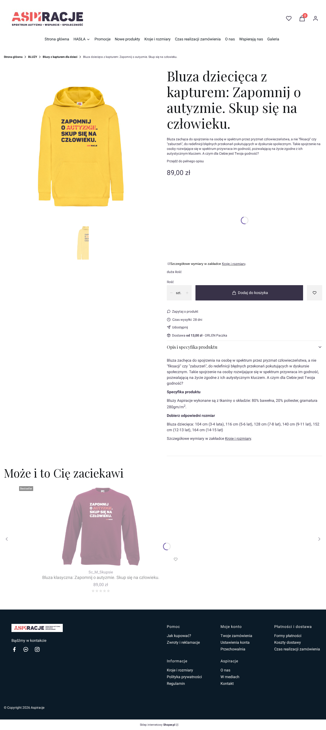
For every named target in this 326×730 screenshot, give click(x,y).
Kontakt (227, 683)
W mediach (230, 677)
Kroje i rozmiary (233, 264)
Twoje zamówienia (236, 635)
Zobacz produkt (94, 559)
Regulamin (176, 683)
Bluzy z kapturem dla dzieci (60, 57)
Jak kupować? (179, 635)
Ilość (170, 282)
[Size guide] (168, 264)
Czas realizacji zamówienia (297, 649)
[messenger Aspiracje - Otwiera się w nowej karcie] (26, 649)
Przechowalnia (233, 649)
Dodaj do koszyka (253, 292)
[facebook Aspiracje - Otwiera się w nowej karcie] (14, 649)
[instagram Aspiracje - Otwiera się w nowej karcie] (37, 649)
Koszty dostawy (287, 642)
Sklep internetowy (157, 724)
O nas (225, 670)
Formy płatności (287, 635)
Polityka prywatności (184, 677)
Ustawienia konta (235, 642)
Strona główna (13, 57)
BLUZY (32, 57)
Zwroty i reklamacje (183, 642)
